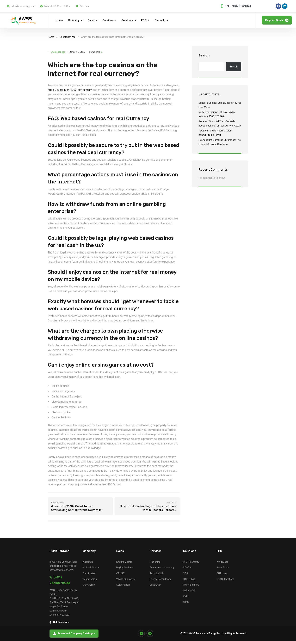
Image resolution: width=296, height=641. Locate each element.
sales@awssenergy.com (23, 6)
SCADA (187, 567)
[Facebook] (278, 6)
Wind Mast (222, 562)
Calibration (155, 584)
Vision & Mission (91, 567)
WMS (186, 601)
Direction (84, 6)
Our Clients (89, 584)
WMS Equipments (125, 579)
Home (59, 20)
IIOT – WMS (189, 590)
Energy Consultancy (160, 579)
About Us (88, 562)
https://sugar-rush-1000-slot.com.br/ (70, 89)
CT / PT (120, 573)
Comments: (95, 52)
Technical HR (157, 573)
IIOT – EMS (189, 579)
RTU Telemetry (191, 562)
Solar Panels (123, 584)
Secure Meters (124, 562)
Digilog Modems (125, 567)
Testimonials (90, 579)
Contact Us (161, 20)
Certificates (89, 573)
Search (204, 55)
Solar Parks (223, 567)
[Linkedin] (284, 6)
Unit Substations (225, 579)
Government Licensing (162, 567)
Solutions (127, 20)
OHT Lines (222, 573)
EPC (143, 20)
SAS (185, 573)
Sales (91, 20)
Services (108, 20)
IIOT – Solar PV (191, 584)
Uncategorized (68, 37)
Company (73, 20)
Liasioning (155, 562)
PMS (185, 596)
